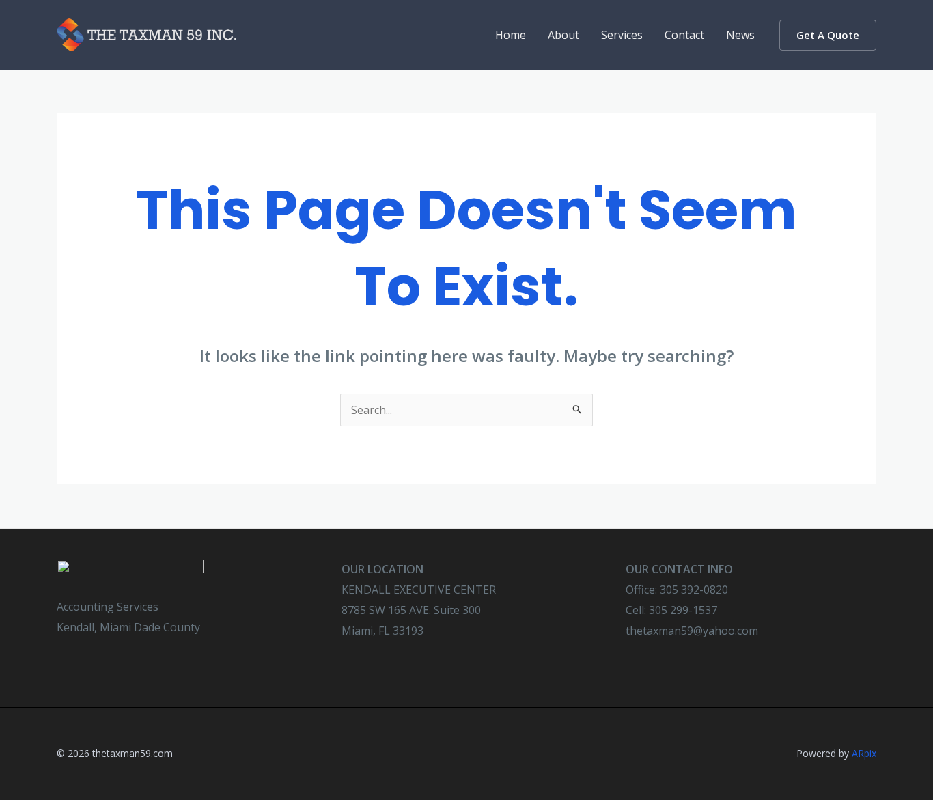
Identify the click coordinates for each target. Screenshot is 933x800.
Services (622, 34)
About (563, 34)
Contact (684, 34)
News (740, 34)
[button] (827, 35)
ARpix (864, 753)
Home (510, 34)
